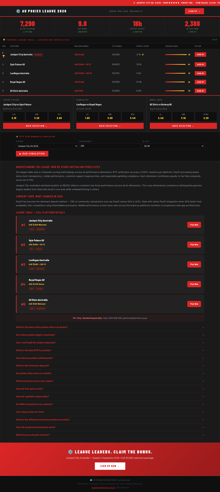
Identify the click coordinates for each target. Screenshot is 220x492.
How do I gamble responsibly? (110, 396)
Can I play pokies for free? (110, 412)
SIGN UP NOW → (110, 466)
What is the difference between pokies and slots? (110, 419)
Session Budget (85, 141)
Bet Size (145, 141)
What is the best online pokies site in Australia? (110, 327)
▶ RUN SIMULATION (32, 153)
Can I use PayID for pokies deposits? (110, 342)
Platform (19, 141)
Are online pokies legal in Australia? (110, 335)
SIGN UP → (194, 11)
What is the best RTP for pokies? (110, 350)
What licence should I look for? (110, 435)
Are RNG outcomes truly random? (110, 404)
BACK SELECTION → (37, 125)
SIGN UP (200, 54)
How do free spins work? (110, 388)
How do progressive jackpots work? (110, 427)
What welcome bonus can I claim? (110, 381)
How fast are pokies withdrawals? (110, 358)
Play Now (194, 224)
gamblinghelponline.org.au (103, 488)
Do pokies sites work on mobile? (110, 373)
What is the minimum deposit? (110, 365)
